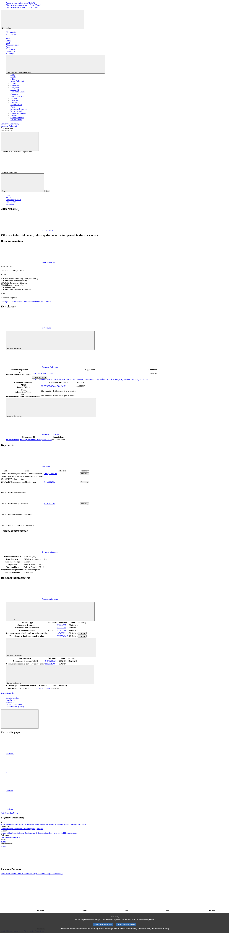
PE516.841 (61, 628)
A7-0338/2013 (49, 482)
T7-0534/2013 (49, 504)
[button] (37, 864)
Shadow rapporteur (39, 377)
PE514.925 (61, 625)
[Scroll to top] (20, 719)
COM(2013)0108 (50, 474)
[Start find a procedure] (20, 141)
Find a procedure (7, 128)
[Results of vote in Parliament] (62, 523)
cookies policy (146, 929)
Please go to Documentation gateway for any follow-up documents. (26, 302)
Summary (84, 474)
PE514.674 (61, 630)
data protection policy (129, 929)
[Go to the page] (62, 501)
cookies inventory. (163, 929)
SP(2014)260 (50, 664)
